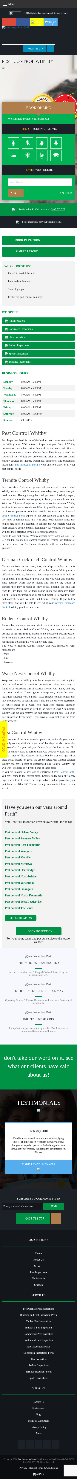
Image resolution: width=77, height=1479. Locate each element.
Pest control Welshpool (19, 882)
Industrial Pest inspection (38, 1327)
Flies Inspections (17, 337)
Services (38, 1265)
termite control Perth (13, 515)
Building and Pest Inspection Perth (38, 1314)
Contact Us (38, 1401)
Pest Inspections (38, 1272)
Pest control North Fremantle (23, 895)
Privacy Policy (38, 1427)
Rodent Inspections (18, 345)
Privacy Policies (27, 1467)
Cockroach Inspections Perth (39, 1352)
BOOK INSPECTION (27, 240)
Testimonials (38, 1278)
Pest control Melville (17, 857)
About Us (38, 1259)
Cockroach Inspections (20, 328)
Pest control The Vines (19, 908)
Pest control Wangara (18, 851)
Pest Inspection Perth (26, 464)
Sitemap (38, 1284)
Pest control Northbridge (20, 876)
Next (15, 192)
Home (38, 1253)
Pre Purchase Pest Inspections (38, 1308)
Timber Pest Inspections (38, 1321)
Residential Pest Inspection (38, 1340)
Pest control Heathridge (20, 870)
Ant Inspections (16, 320)
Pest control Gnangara (19, 889)
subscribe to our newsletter (38, 1198)
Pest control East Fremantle (22, 844)
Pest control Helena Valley (21, 832)
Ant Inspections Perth (38, 1346)
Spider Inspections (18, 353)
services (34, 222)
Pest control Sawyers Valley (22, 838)
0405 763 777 (35, 48)
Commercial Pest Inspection (38, 1333)
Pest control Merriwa (18, 863)
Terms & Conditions (38, 1420)
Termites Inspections (19, 361)
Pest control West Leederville (23, 901)
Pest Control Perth (64, 771)
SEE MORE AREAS (21, 918)
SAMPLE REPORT (26, 251)
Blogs (38, 1414)
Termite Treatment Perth (39, 1371)
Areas (38, 1433)
